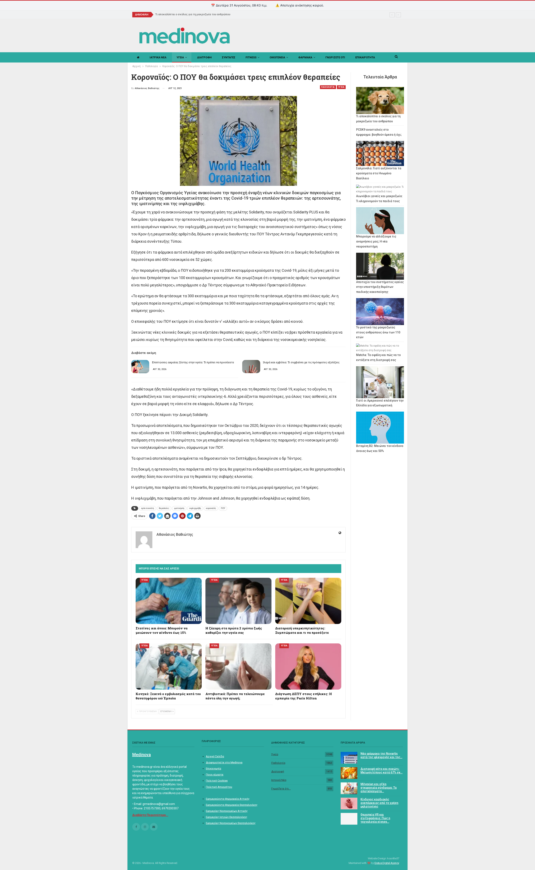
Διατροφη (204, 57)
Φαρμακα (305, 57)
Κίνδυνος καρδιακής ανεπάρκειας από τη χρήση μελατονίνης (379, 803)
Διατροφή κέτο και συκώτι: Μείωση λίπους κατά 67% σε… (381, 770)
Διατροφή (277, 771)
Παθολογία (278, 762)
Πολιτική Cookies (217, 780)
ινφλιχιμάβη (195, 508)
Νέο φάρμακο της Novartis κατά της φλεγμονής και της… (381, 755)
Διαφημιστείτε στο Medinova (224, 762)
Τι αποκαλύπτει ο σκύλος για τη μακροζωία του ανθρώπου (192, 14)
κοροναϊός (211, 508)
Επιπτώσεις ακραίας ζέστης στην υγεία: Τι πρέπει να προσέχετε (193, 362)
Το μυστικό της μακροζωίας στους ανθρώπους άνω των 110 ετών (378, 332)
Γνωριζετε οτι (335, 57)
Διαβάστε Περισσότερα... (150, 815)
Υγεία (274, 754)
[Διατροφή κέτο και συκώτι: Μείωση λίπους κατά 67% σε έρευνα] (349, 773)
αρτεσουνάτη (147, 508)
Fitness (251, 57)
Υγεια (180, 57)
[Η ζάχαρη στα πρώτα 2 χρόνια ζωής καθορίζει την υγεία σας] (238, 601)
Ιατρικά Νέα (278, 780)
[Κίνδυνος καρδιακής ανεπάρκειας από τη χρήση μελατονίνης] (349, 803)
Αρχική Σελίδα (215, 756)
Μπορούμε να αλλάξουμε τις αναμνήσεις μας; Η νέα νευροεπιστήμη (376, 241)
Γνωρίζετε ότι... (281, 788)
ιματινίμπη (179, 508)
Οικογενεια (277, 57)
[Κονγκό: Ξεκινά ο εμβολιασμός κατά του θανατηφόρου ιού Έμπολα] (169, 666)
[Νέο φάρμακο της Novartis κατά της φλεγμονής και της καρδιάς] (349, 758)
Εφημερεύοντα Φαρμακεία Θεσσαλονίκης (231, 804)
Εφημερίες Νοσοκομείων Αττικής (227, 811)
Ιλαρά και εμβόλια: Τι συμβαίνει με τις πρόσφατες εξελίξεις (301, 362)
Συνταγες (228, 57)
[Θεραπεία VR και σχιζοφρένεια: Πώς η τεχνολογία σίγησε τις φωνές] (349, 819)
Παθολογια (328, 87)
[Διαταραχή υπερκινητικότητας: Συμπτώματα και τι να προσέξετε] (308, 601)
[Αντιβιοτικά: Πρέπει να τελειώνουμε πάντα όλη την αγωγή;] (238, 666)
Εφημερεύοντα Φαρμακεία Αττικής (228, 798)
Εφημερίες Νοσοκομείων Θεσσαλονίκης (231, 823)
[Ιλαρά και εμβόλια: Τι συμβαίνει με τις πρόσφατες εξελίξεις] (251, 366)
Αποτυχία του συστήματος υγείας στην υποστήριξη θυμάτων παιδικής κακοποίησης (380, 287)
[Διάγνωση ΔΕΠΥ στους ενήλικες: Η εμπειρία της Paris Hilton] (308, 666)
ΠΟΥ (223, 508)
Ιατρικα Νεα (158, 57)
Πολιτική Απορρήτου (219, 786)
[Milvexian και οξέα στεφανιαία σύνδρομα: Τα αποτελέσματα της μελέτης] (349, 788)
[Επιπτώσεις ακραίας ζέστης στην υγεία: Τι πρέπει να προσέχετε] (140, 366)
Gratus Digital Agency (386, 863)
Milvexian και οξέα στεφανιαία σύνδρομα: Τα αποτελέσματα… (378, 787)
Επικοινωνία (213, 768)
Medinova (141, 754)
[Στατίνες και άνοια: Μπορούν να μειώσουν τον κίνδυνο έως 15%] (169, 601)
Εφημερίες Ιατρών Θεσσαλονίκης (226, 817)
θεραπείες (164, 508)
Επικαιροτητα (365, 57)
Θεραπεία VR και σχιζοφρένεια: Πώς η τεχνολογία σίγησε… (375, 818)
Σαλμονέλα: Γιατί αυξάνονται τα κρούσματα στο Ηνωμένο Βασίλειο (378, 173)
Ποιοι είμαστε (214, 774)
